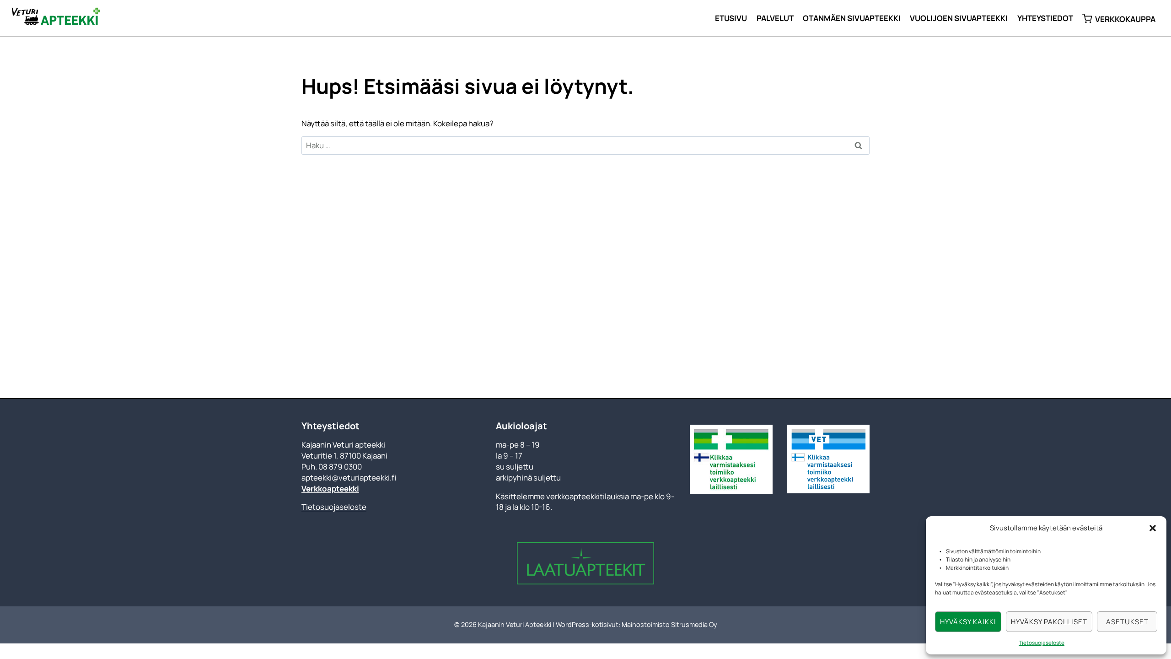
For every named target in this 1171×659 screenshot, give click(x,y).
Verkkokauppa (1125, 19)
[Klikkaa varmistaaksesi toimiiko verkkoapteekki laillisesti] (828, 459)
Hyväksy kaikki (968, 622)
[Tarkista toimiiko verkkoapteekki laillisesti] (731, 459)
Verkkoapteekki (330, 488)
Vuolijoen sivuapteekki (959, 18)
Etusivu (731, 18)
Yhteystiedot (1045, 18)
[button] (1152, 528)
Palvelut (775, 18)
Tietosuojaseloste (1041, 643)
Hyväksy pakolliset (1049, 622)
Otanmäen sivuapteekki (852, 18)
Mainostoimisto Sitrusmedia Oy (669, 624)
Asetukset (1127, 622)
